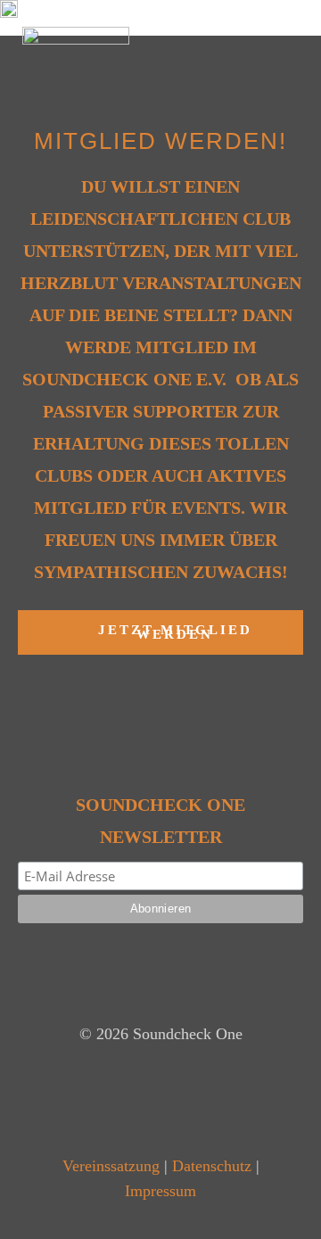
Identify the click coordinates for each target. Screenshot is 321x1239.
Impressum (160, 1191)
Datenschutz (211, 1166)
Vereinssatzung (111, 1166)
